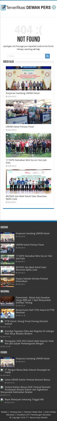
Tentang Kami (15, 412)
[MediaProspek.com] (28, 8)
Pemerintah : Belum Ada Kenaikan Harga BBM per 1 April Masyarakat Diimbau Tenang (33, 300)
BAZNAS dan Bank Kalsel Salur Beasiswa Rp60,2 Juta (31, 268)
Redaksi (4, 412)
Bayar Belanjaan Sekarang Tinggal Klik (24, 399)
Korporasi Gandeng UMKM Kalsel (23, 93)
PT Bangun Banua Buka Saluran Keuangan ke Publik (27, 371)
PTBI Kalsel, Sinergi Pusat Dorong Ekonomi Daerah (26, 322)
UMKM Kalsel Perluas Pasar (20, 126)
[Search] (47, 56)
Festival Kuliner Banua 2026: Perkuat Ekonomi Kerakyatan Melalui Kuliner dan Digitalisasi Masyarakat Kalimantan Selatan (25, 389)
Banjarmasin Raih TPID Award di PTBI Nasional (35, 311)
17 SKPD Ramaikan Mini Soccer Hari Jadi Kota (34, 257)
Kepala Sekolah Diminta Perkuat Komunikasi (32, 280)
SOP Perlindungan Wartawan (38, 415)
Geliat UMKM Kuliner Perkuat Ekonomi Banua (27, 379)
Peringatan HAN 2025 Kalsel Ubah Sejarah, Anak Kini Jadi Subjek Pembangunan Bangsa (29, 342)
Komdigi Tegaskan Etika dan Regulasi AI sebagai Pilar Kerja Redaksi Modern (29, 332)
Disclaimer (21, 415)
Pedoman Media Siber (33, 412)
